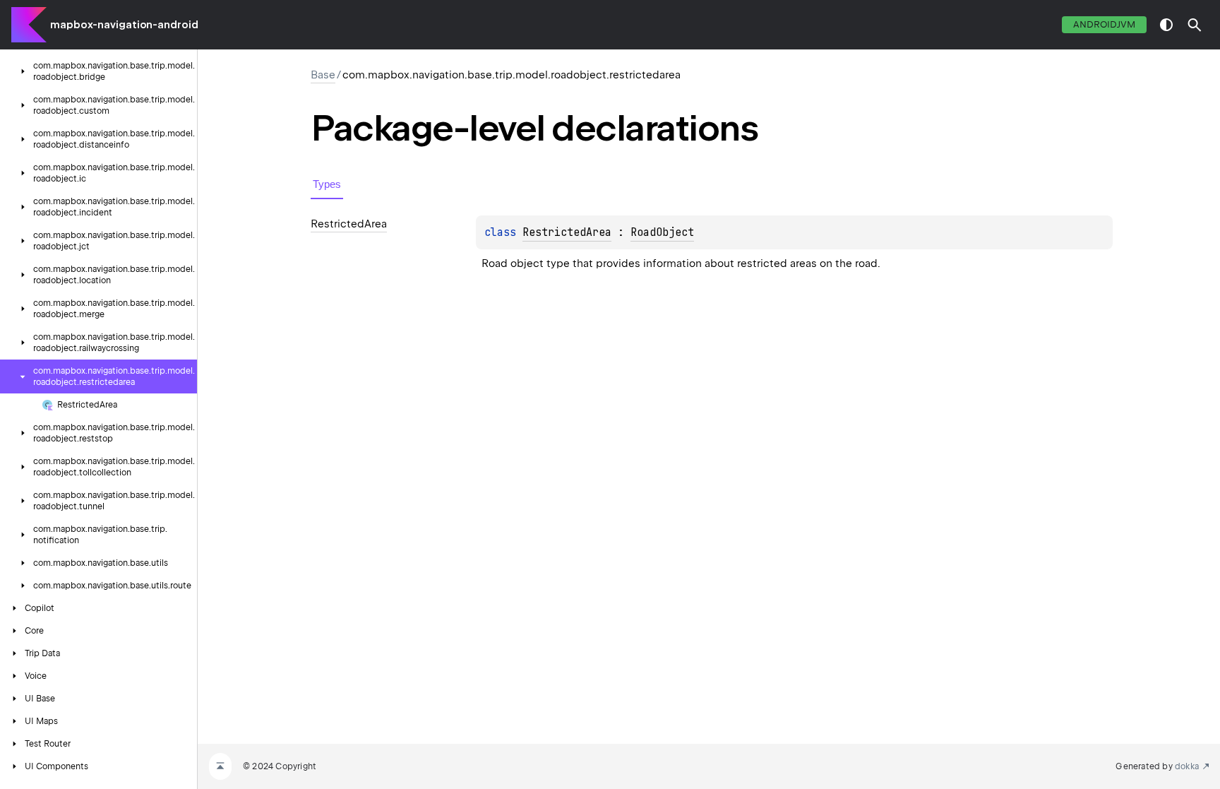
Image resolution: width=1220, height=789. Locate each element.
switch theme (1166, 25)
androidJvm (1104, 24)
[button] (1194, 25)
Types (327, 184)
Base (323, 75)
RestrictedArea (566, 232)
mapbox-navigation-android (124, 24)
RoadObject (662, 232)
